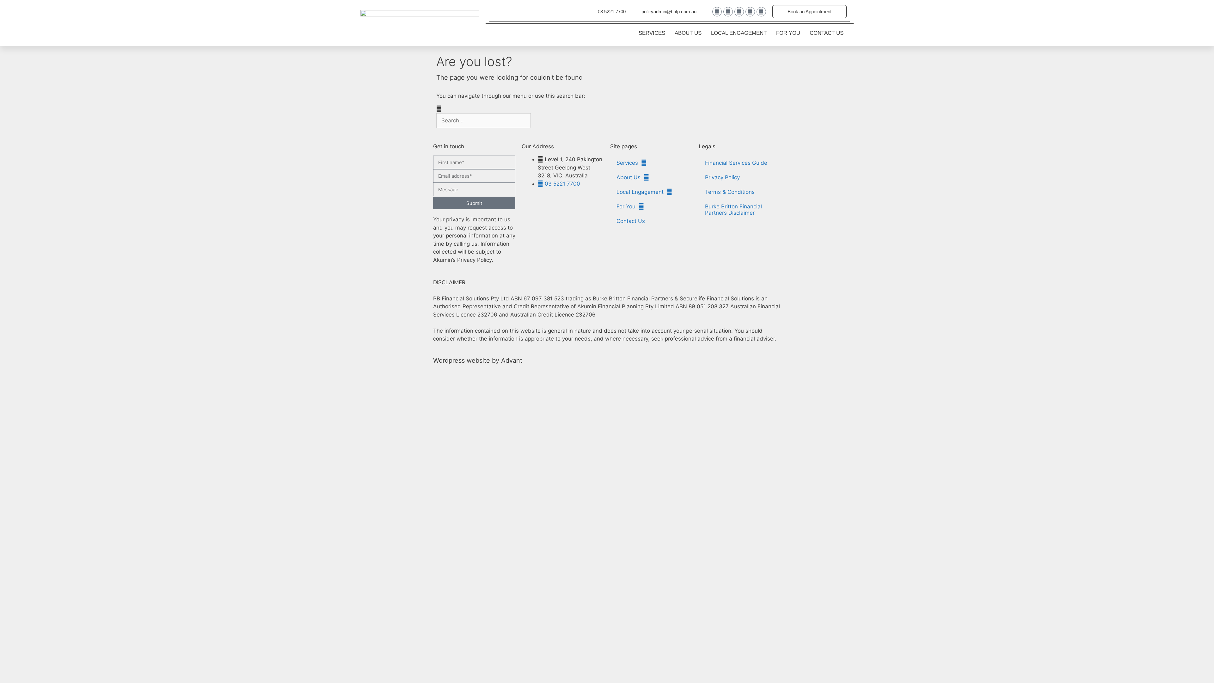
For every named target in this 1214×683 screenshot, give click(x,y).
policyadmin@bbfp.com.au (668, 11)
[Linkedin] (717, 11)
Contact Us (826, 33)
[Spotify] (761, 11)
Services (652, 33)
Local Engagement (739, 33)
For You (788, 33)
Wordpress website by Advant (477, 360)
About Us (688, 33)
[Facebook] (728, 11)
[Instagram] (750, 11)
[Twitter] (739, 11)
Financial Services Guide (736, 163)
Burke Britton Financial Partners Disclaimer (733, 209)
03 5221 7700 (612, 11)
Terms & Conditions (730, 192)
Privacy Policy (722, 177)
